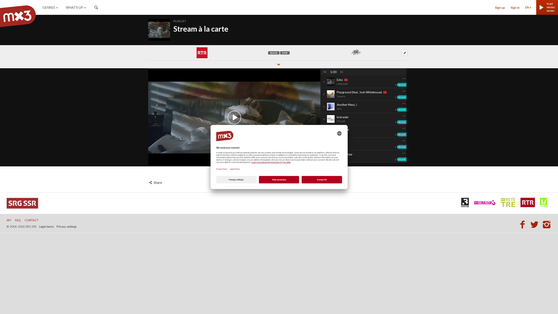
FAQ (18, 220)
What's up (74, 7)
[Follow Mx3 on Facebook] (523, 224)
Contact (32, 220)
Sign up (500, 7)
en (527, 7)
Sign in (515, 7)
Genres (49, 7)
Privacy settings (67, 226)
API (9, 220)
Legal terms (46, 226)
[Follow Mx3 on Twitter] (536, 224)
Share (157, 182)
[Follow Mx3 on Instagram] (547, 224)
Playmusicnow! (551, 7)
